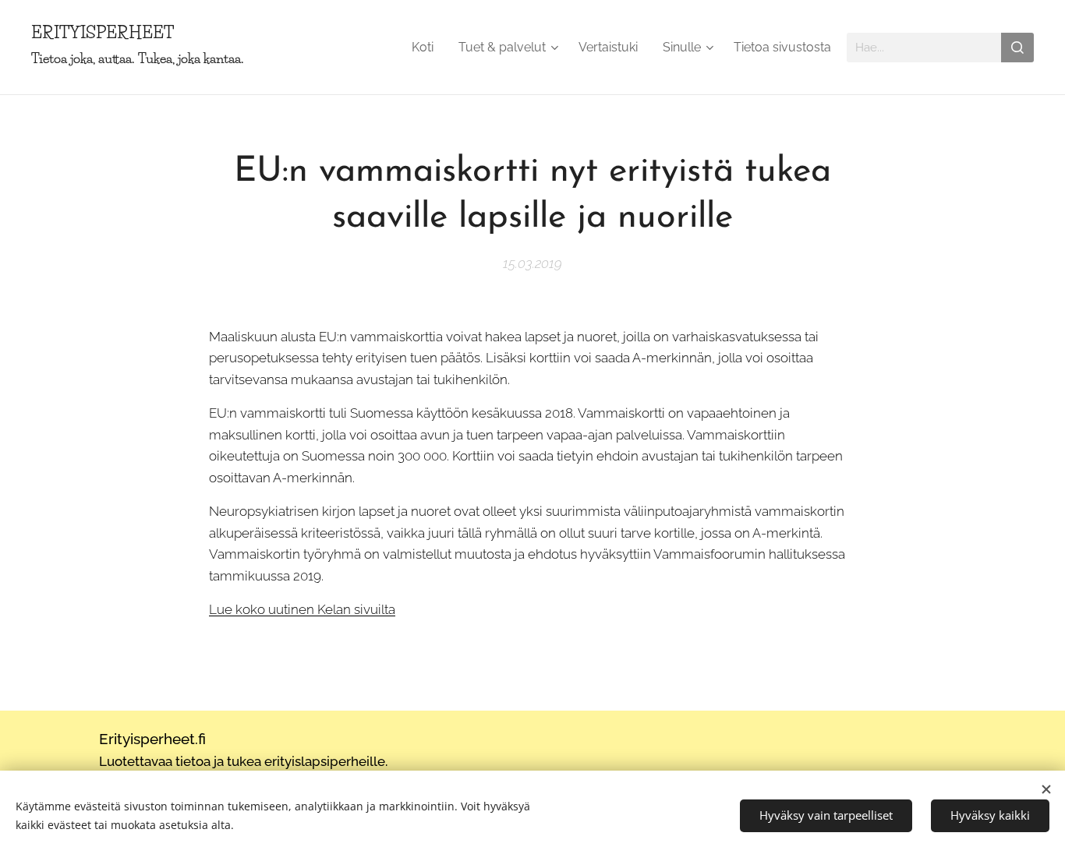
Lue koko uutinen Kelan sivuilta (302, 609)
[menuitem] (427, 47)
